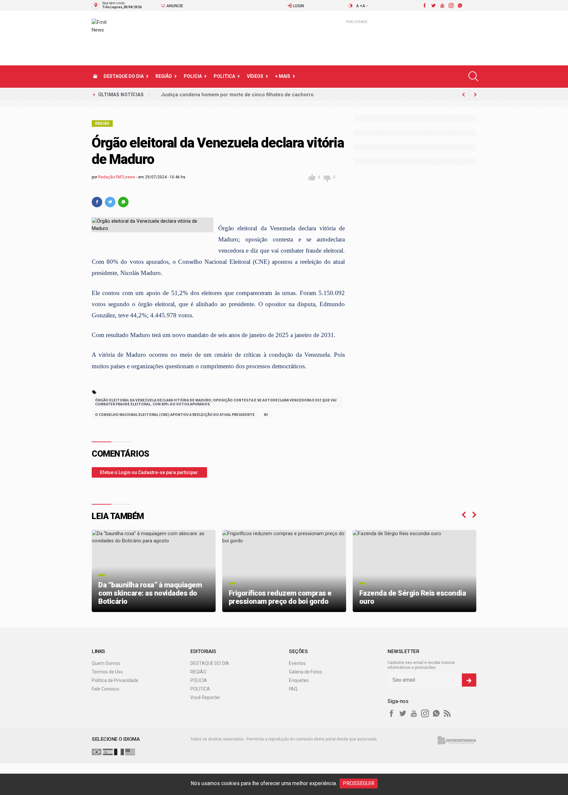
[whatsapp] (460, 5)
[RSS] (447, 713)
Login (298, 6)
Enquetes (299, 680)
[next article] (463, 95)
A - (365, 6)
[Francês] (119, 752)
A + (359, 6)
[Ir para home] (95, 76)
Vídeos (255, 76)
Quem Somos (106, 663)
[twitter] (433, 5)
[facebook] (424, 5)
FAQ (293, 689)
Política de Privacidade (115, 680)
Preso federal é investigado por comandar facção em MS (228, 95)
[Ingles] (130, 752)
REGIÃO (163, 76)
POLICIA (193, 76)
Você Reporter (205, 697)
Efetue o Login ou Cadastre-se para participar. (149, 472)
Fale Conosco (105, 689)
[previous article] (475, 95)
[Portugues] (97, 752)
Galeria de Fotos (305, 671)
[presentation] (464, 515)
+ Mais (282, 76)
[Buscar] (473, 76)
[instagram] (451, 5)
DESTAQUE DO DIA (124, 76)
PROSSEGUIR (358, 783)
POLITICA (224, 76)
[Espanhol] (108, 752)
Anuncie (174, 6)
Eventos (297, 663)
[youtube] (442, 5)
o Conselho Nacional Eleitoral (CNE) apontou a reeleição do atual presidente (175, 414)
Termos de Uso (107, 671)
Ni (266, 414)
